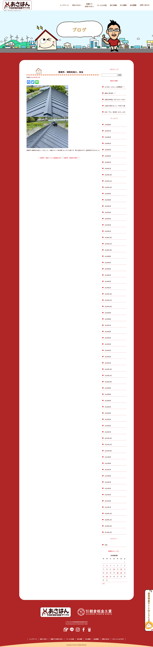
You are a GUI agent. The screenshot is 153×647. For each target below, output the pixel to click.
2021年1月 (108, 507)
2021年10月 (108, 451)
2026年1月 (108, 168)
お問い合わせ (144, 5)
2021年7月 (108, 470)
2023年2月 (108, 357)
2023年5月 (108, 338)
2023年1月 (108, 363)
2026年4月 (108, 150)
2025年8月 (108, 200)
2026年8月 (108, 125)
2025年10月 (108, 187)
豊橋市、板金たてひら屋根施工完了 (50, 158)
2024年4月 (108, 269)
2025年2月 (108, 225)
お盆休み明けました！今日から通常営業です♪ (115, 106)
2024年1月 (108, 288)
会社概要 (132, 5)
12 (114, 569)
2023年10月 (108, 306)
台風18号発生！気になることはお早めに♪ (115, 99)
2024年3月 (108, 275)
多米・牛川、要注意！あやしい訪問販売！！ (115, 112)
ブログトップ (114, 69)
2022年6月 (108, 401)
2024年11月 (108, 244)
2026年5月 (108, 143)
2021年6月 (108, 476)
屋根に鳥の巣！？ (110, 93)
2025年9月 (108, 194)
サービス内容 (101, 5)
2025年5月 (108, 206)
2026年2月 (108, 162)
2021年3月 (108, 495)
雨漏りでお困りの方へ (89, 5)
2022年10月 (108, 382)
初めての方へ (76, 5)
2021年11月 (108, 444)
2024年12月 (108, 237)
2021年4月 (108, 488)
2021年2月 (108, 501)
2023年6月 (108, 332)
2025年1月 (108, 231)
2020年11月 (108, 520)
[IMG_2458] (47, 116)
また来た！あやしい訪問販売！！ (115, 87)
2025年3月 (108, 219)
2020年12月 (108, 513)
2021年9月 (108, 457)
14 (121, 569)
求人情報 (123, 5)
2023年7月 (108, 325)
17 (107, 573)
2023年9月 (108, 313)
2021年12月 (108, 438)
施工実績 (113, 5)
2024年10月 (108, 250)
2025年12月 (108, 175)
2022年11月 (108, 375)
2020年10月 (108, 526)
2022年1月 (108, 432)
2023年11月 (108, 300)
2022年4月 (108, 413)
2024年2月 (108, 281)
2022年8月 (108, 394)
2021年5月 (108, 482)
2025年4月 (108, 212)
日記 (106, 545)
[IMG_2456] (47, 147)
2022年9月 (108, 388)
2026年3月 (108, 156)
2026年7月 (108, 131)
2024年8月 (108, 256)
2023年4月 (108, 344)
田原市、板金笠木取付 (71, 158)
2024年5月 (108, 263)
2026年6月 (108, 137)
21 (121, 573)
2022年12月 (108, 369)
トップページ (63, 5)
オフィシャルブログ (118, 639)
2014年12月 (108, 532)
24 (107, 576)
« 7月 (103, 583)
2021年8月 (108, 463)
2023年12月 (108, 294)
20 (117, 573)
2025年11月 (108, 181)
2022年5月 (108, 407)
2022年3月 (108, 419)
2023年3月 (108, 350)
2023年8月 (108, 319)
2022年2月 (108, 426)
